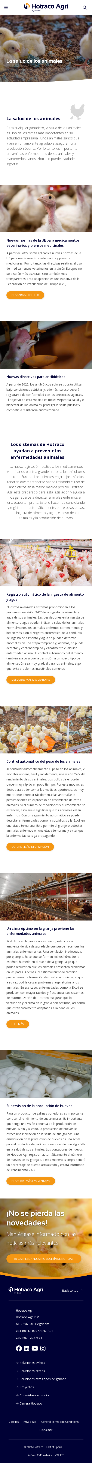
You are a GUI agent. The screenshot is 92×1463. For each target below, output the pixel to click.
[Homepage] (46, 7)
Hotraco (38, 1447)
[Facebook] (19, 1348)
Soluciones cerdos (32, 1371)
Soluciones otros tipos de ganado (43, 1379)
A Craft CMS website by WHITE (46, 1455)
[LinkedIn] (26, 1348)
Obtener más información (30, 847)
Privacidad (30, 1422)
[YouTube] (34, 1348)
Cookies (14, 1422)
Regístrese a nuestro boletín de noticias (43, 1259)
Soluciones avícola (32, 1363)
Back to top (70, 1290)
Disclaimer (46, 1430)
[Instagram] (43, 1348)
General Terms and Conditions (60, 1422)
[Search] (84, 7)
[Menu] (6, 7)
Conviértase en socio (34, 1395)
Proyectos (27, 1387)
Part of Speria (54, 1447)
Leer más (18, 1024)
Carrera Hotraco (31, 1403)
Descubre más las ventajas (31, 679)
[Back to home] (26, 1290)
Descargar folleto (25, 295)
